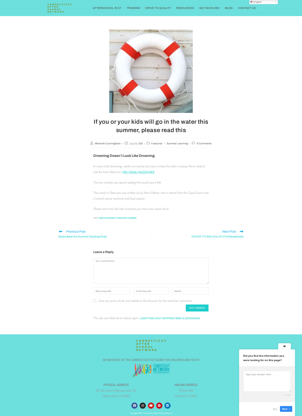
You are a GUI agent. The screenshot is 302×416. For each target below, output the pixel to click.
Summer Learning (177, 143)
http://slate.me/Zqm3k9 (138, 172)
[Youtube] (151, 406)
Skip (275, 408)
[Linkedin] (167, 406)
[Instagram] (143, 406)
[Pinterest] (159, 406)
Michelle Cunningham (108, 143)
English (257, 2)
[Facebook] (134, 406)
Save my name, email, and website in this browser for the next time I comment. (145, 301)
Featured (156, 143)
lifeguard (121, 218)
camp (101, 218)
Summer (132, 218)
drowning (110, 218)
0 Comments (204, 143)
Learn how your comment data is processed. (170, 318)
